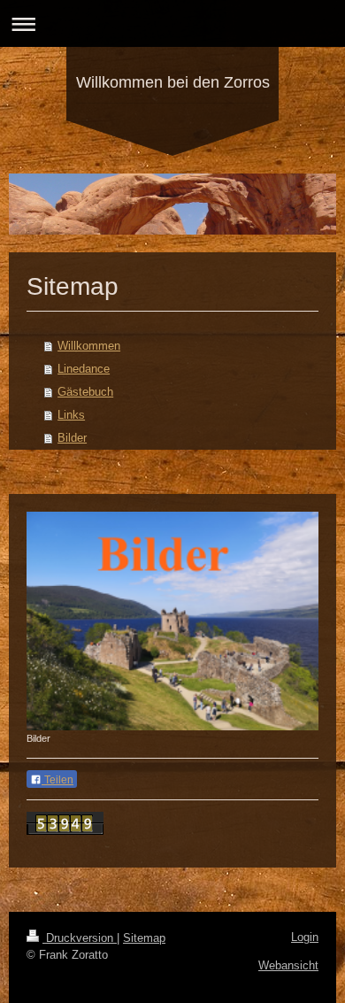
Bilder (72, 437)
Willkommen (89, 345)
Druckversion (79, 938)
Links (71, 414)
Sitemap (144, 938)
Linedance (84, 368)
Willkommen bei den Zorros (173, 82)
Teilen (57, 780)
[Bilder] (172, 621)
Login (304, 937)
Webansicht (288, 965)
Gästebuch (85, 391)
